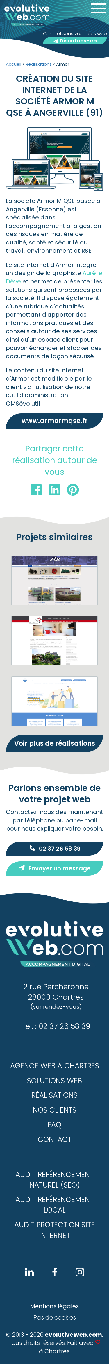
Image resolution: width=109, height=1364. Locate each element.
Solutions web (54, 1081)
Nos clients (54, 1110)
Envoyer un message (59, 868)
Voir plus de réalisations (54, 743)
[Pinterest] (73, 491)
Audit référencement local (54, 1205)
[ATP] (54, 580)
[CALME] (54, 701)
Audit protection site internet (54, 1230)
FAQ (54, 1125)
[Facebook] (36, 491)
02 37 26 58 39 (60, 849)
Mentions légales (54, 1306)
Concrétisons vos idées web (75, 37)
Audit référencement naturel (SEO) (54, 1180)
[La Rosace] (54, 640)
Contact (55, 1139)
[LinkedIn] (54, 491)
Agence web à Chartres (54, 1066)
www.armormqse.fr (55, 420)
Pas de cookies (54, 1317)
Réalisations (54, 1095)
